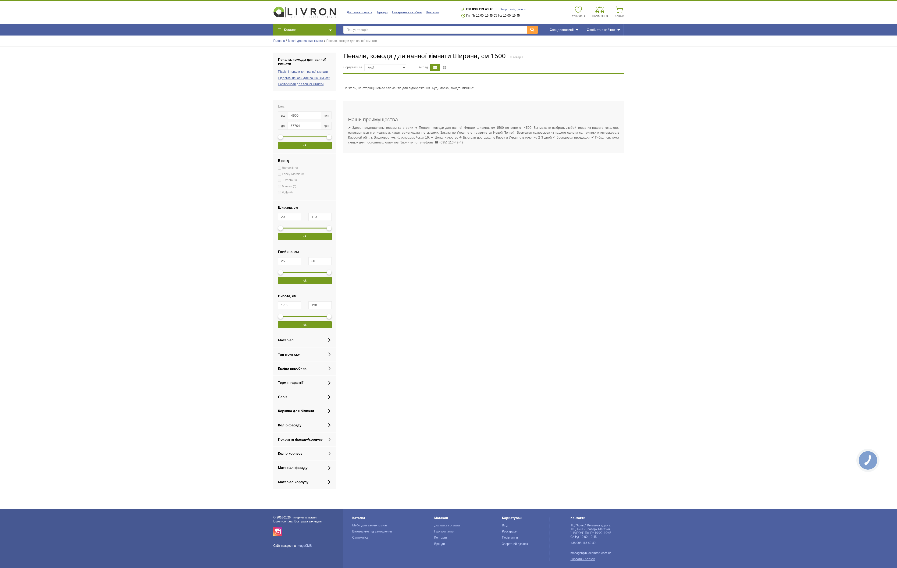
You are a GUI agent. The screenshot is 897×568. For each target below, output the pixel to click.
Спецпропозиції (562, 30)
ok (304, 145)
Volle (285, 192)
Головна (279, 41)
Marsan (287, 186)
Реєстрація (509, 531)
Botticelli (288, 168)
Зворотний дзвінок (513, 9)
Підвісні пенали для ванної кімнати (303, 71)
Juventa (287, 180)
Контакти (432, 12)
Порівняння (510, 537)
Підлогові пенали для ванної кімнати (304, 78)
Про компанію (444, 531)
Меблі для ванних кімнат (305, 41)
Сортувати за (352, 67)
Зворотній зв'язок (582, 559)
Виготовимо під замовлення (372, 531)
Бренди (382, 12)
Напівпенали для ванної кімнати (301, 84)
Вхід (505, 525)
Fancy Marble (291, 174)
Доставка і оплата (359, 12)
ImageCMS (304, 545)
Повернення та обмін (407, 12)
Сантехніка (360, 537)
